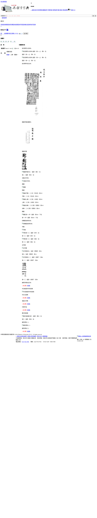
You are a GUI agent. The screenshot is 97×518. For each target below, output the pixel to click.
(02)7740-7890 (25, 341)
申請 (28, 285)
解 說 (3, 33)
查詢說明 (4, 17)
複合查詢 (27, 24)
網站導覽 (65, 10)
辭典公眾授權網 (32, 336)
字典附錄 (49, 10)
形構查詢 (12, 24)
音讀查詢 (17, 24)
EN (74, 10)
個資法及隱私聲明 (22, 336)
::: (31, 10)
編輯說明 (44, 10)
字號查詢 (22, 24)
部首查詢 (3, 24)
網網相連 (45, 336)
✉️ (21, 33)
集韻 (8, 54)
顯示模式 (60, 10)
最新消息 (34, 10)
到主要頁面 (4, 1)
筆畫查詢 (7, 24)
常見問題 (39, 10)
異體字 (7, 33)
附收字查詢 (33, 24)
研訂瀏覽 (11, 33)
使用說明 (55, 10)
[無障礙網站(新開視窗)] (84, 336)
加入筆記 (26, 33)
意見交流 (39, 336)
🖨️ (20, 33)
